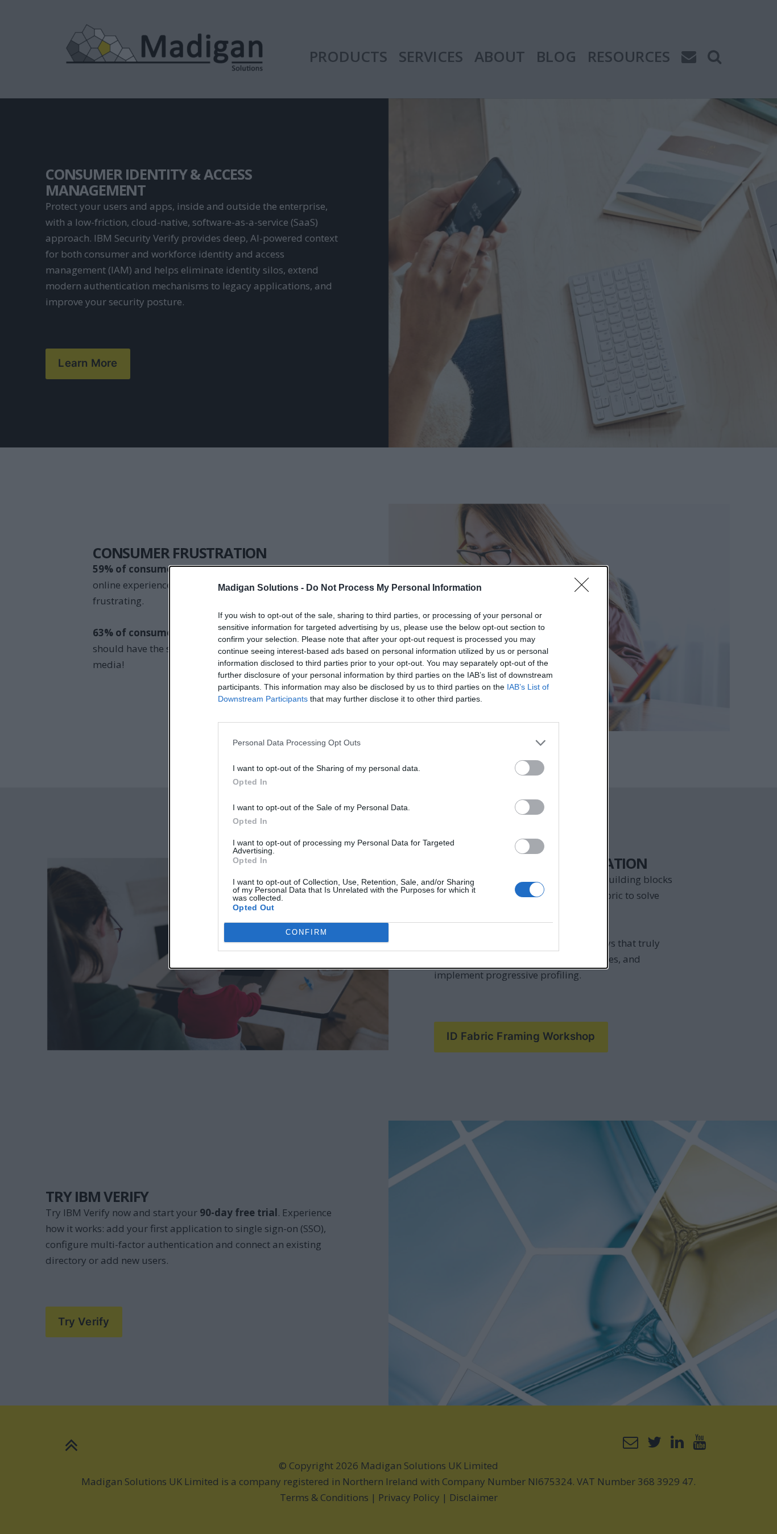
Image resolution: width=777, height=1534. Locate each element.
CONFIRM (307, 932)
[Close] (585, 588)
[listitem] (388, 743)
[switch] (529, 768)
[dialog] (388, 767)
